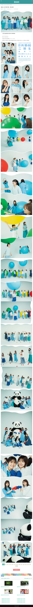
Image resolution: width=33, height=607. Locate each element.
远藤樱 (30, 575)
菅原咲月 (24, 575)
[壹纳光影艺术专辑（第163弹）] (24, 583)
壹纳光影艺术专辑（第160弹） (6, 598)
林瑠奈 (9, 575)
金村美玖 (2, 576)
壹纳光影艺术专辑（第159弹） (21, 598)
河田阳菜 (14, 575)
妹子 (2, 4)
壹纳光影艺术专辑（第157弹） (21, 599)
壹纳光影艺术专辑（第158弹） (6, 599)
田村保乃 (21, 575)
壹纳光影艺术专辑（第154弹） (6, 602)
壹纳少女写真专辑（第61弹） (5, 578)
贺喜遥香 (27, 575)
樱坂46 (11, 575)
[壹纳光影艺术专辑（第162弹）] (8, 591)
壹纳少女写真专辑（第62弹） (7, 7)
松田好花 (5, 575)
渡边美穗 (17, 575)
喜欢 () (17, 569)
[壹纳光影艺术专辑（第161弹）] (24, 591)
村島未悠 (2, 575)
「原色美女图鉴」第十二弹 (28, 578)
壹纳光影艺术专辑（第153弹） (21, 602)
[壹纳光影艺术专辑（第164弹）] (8, 583)
